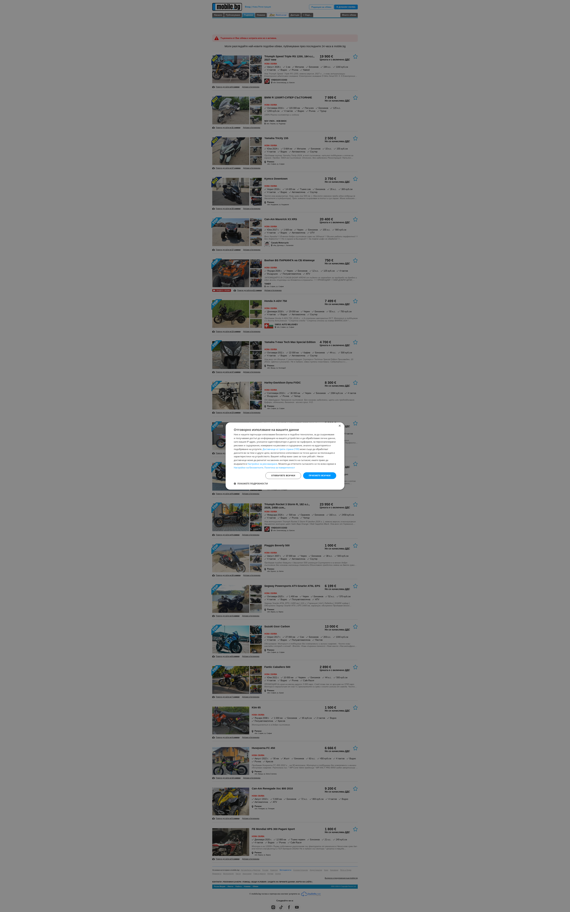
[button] (251, 483)
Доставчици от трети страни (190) (281, 449)
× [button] (339, 426)
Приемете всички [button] (320, 475)
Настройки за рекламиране (262, 463)
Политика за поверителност (279, 467)
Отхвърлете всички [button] (283, 475)
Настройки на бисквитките (248, 467)
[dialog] (285, 456)
